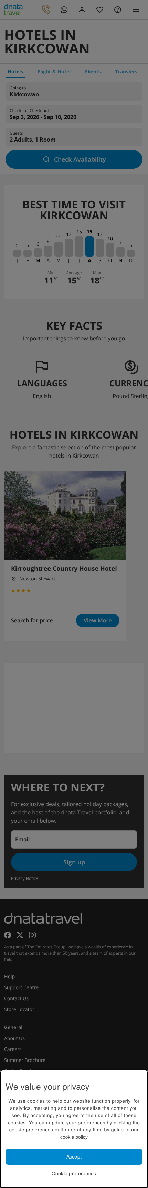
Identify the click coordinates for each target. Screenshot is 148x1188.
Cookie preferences (74, 1173)
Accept (74, 1156)
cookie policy (74, 1136)
